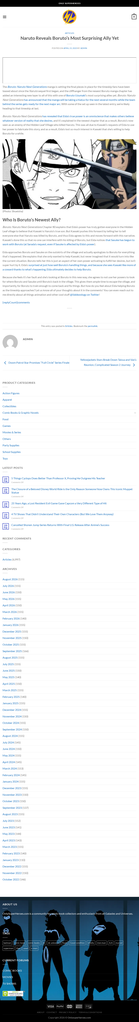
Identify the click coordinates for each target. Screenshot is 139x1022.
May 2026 (8, 598)
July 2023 (8, 820)
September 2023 (12, 807)
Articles (69, 33)
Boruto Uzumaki (75, 95)
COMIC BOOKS (12, 970)
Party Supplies (11, 445)
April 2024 (9, 762)
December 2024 (12, 709)
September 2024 (12, 729)
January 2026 (10, 624)
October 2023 (11, 801)
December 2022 (12, 866)
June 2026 (9, 592)
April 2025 (9, 683)
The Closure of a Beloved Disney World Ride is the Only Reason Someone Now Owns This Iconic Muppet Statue (72, 490)
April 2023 (9, 840)
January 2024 (10, 781)
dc (44, 942)
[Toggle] (135, 413)
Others (7, 438)
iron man (101, 942)
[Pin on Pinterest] (79, 314)
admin (84, 48)
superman (8, 948)
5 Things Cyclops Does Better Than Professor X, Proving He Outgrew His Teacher (58, 478)
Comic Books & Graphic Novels (21, 412)
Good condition (77, 942)
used (25, 948)
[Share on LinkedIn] (85, 314)
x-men (34, 948)
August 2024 (10, 735)
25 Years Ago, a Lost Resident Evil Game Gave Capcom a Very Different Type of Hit (59, 503)
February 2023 (11, 853)
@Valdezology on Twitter (84, 294)
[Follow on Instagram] (12, 922)
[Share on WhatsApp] (54, 314)
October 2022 (11, 879)
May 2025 (8, 677)
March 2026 (10, 611)
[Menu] (5, 17)
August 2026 (10, 579)
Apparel (7, 399)
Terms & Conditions (90, 1012)
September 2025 (12, 651)
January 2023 (10, 860)
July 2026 (8, 585)
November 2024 (12, 716)
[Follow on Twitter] (18, 922)
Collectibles (9, 406)
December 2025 (12, 631)
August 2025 (10, 657)
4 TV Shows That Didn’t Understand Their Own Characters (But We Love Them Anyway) (62, 514)
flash (64, 942)
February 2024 (11, 775)
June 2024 (9, 748)
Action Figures (11, 393)
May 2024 (8, 755)
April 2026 (9, 605)
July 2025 (8, 664)
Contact (52, 1012)
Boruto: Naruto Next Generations (27, 86)
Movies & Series (12, 432)
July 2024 (8, 742)
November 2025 (12, 637)
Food (5, 419)
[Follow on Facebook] (5, 922)
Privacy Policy (68, 1012)
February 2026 (11, 618)
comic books (34, 942)
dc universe (53, 942)
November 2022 (12, 873)
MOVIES (8, 977)
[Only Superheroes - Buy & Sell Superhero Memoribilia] (69, 16)
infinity (91, 942)
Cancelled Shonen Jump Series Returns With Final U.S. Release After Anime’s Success (60, 524)
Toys (5, 458)
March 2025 (10, 690)
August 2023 (10, 814)
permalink (92, 326)
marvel (119, 942)
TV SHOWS (9, 983)
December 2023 (12, 788)
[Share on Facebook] (60, 314)
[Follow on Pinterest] (30, 922)
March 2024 (10, 768)
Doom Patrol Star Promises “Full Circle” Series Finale (38, 362)
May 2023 (8, 833)
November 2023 (12, 794)
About (41, 1012)
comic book (19, 942)
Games (7, 425)
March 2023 (10, 846)
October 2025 (11, 644)
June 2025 (9, 670)
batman (7, 942)
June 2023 (9, 827)
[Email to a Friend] (72, 314)
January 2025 (10, 703)
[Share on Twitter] (66, 314)
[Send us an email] (24, 922)
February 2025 (11, 696)
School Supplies (12, 451)
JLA (111, 942)
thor (18, 948)
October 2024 (11, 722)
